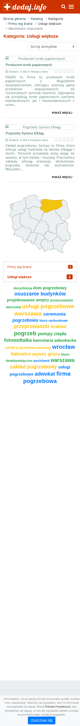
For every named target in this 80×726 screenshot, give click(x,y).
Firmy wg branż (20, 24)
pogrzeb (26, 333)
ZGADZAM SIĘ (42, 720)
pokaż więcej (62, 112)
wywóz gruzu (46, 354)
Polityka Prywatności (58, 706)
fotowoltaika (18, 340)
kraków (58, 326)
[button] (63, 6)
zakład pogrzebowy (34, 366)
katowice (21, 354)
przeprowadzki (32, 326)
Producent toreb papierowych (29, 65)
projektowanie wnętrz (28, 300)
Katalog (37, 19)
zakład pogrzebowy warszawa (28, 347)
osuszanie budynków (40, 294)
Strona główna (14, 19)
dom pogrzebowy (50, 288)
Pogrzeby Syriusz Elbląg (25, 133)
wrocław (63, 347)
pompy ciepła (52, 333)
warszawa (62, 360)
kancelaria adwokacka (54, 340)
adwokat (45, 374)
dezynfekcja (23, 288)
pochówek (41, 360)
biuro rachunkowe (53, 320)
